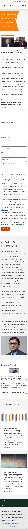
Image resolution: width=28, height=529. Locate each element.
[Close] (26, 509)
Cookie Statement (6, 523)
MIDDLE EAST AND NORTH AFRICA (9, 10)
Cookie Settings (14, 526)
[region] (14, 518)
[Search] (26, 6)
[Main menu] (22, 6)
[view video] (14, 42)
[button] (14, 501)
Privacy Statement (14, 523)
